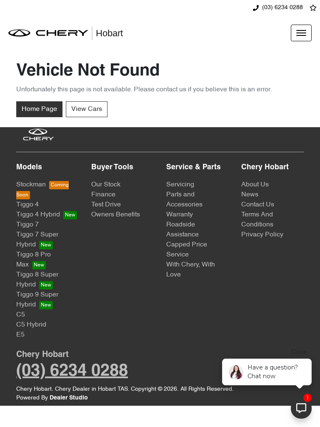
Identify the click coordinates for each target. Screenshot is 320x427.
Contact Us (257, 204)
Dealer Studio (69, 398)
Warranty (179, 214)
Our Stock (105, 184)
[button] (301, 33)
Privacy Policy (262, 234)
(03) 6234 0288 (282, 7)
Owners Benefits (115, 214)
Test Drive (106, 204)
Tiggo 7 (27, 224)
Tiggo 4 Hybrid (38, 214)
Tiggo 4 (27, 204)
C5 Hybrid (31, 325)
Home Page (39, 109)
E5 (20, 335)
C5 (20, 314)
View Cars (86, 109)
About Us (255, 184)
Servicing (180, 184)
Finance (103, 194)
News (249, 194)
